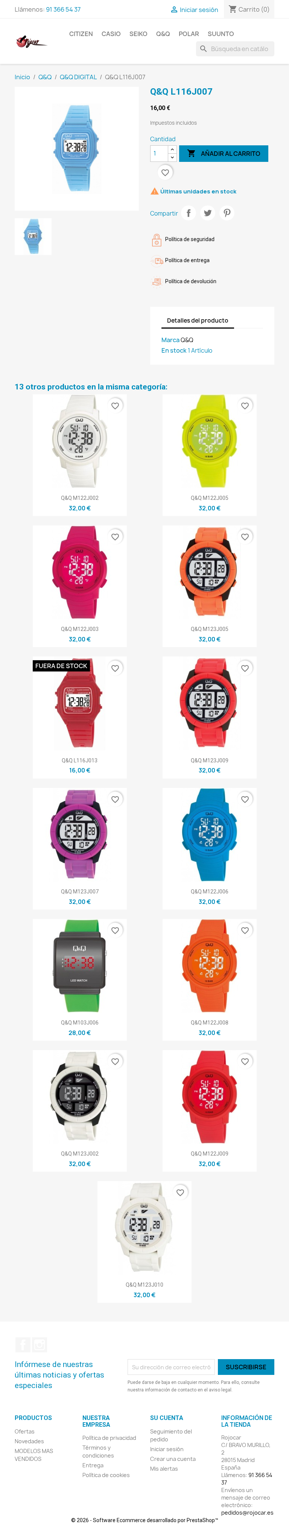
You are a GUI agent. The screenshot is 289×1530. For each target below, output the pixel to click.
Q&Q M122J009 (209, 1154)
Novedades (29, 1441)
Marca (170, 340)
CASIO (111, 34)
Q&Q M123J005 (209, 629)
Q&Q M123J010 (144, 1285)
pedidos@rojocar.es (247, 1512)
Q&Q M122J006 (209, 892)
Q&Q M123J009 (209, 760)
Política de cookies (106, 1475)
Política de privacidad (109, 1437)
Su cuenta (166, 1417)
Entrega (92, 1465)
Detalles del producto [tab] (197, 320)
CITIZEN (81, 34)
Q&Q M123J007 (80, 892)
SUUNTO (221, 34)
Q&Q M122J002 (80, 498)
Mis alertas (164, 1468)
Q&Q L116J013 (79, 760)
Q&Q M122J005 (209, 498)
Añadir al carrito (223, 153)
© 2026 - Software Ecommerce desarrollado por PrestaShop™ (144, 1520)
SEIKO (138, 34)
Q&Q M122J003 (80, 629)
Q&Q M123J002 (80, 1154)
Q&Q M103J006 (80, 1023)
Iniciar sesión (167, 1449)
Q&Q (163, 34)
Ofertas (25, 1431)
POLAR (189, 34)
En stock (174, 350)
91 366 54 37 (63, 9)
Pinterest (226, 212)
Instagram (39, 1344)
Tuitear (207, 212)
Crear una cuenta (173, 1458)
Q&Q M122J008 (209, 1023)
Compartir (188, 212)
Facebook (22, 1344)
